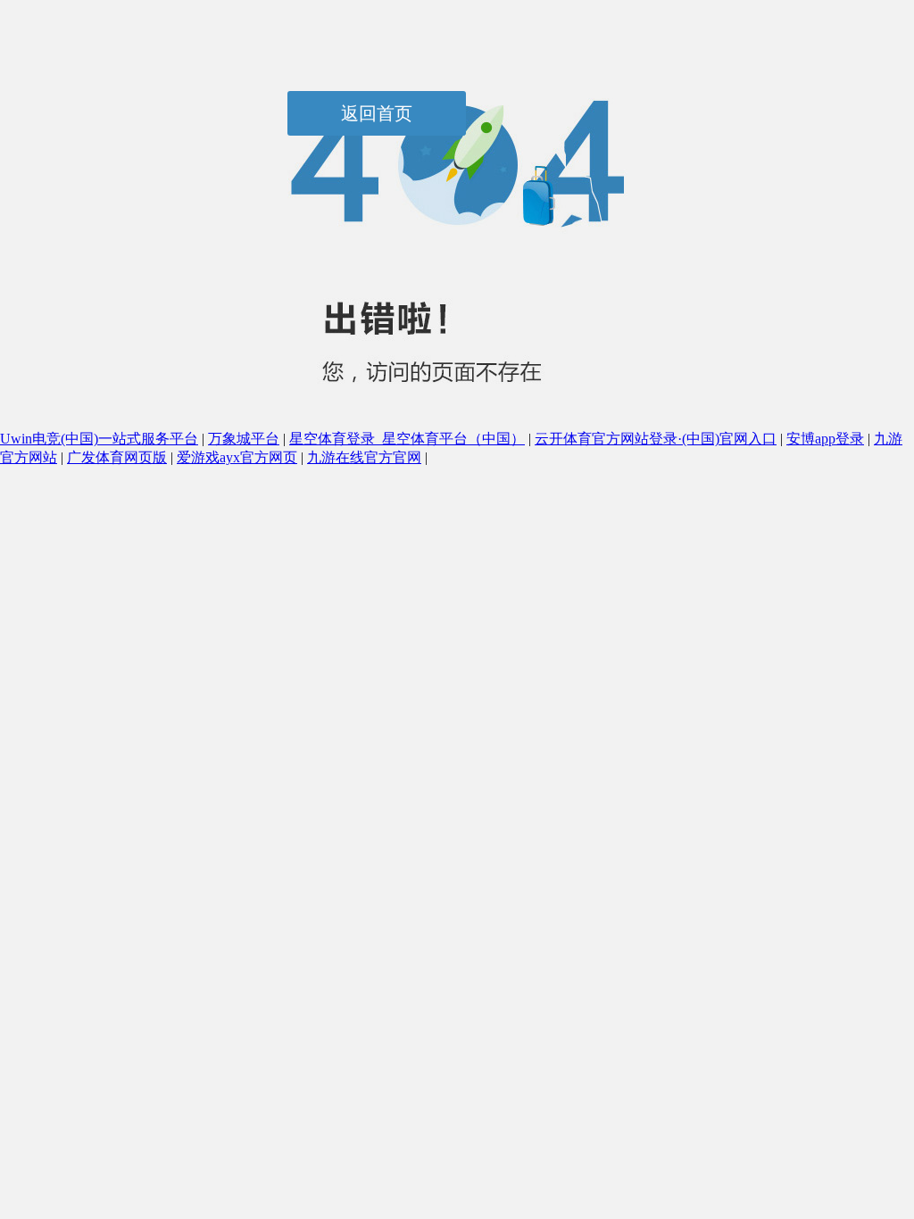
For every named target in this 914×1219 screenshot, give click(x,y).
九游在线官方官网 (364, 457)
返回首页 (376, 113)
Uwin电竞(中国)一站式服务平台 (99, 438)
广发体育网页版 (117, 457)
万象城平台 (243, 438)
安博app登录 (825, 438)
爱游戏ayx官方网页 (237, 457)
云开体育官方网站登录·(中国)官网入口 (656, 438)
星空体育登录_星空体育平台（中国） (407, 438)
